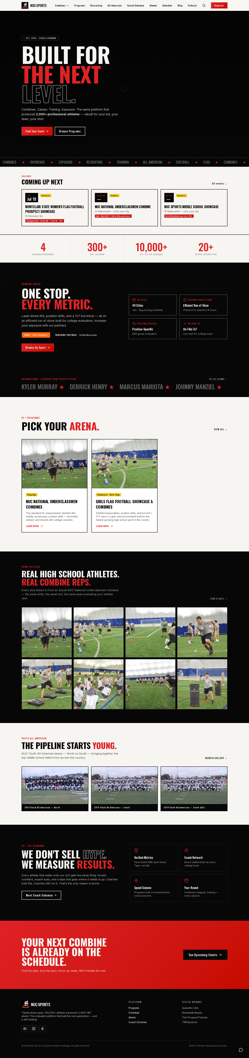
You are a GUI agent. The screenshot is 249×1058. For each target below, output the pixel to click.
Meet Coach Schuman (39, 895)
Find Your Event (35, 131)
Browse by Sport (36, 347)
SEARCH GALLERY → (216, 758)
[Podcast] (42, 1028)
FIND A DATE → (218, 598)
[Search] (204, 5)
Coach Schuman (135, 5)
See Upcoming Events (203, 955)
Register (219, 5)
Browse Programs (70, 131)
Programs (79, 5)
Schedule (167, 5)
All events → (219, 183)
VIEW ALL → (220, 429)
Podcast (192, 5)
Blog (180, 5)
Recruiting (96, 5)
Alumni (153, 5)
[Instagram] (33, 1028)
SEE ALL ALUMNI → (218, 379)
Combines (60, 5)
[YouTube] (25, 1028)
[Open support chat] (241, 1050)
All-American (115, 5)
